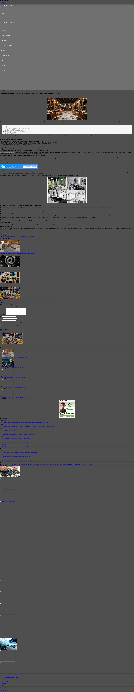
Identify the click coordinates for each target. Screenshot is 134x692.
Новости (4, 50)
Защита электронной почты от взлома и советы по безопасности (16, 269)
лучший (8, 233)
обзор (45, 464)
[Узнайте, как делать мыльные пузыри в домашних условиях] (7, 661)
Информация (6, 55)
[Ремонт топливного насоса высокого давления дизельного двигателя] (8, 488)
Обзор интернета (7, 80)
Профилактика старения (11, 132)
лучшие (39, 464)
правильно (66, 464)
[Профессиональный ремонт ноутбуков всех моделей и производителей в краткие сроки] (10, 477)
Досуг (5, 75)
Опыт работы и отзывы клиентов (12, 129)
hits (0, 464)
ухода (14, 233)
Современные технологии (11, 133)
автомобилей (7, 464)
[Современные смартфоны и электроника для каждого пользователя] (10, 282)
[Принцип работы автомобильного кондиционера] (8, 649)
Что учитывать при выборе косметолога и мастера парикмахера (16, 128)
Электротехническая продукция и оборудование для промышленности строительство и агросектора (25, 300)
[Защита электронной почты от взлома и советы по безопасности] (10, 267)
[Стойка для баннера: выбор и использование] (8, 672)
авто (2, 464)
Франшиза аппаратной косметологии (7, 152)
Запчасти (4, 40)
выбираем (23, 464)
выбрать (1, 233)
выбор (26, 464)
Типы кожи (8, 126)
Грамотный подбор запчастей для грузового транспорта (13, 367)
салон (11, 233)
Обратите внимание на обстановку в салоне (15, 130)
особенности (60, 464)
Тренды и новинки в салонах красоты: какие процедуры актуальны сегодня (18, 131)
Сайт (1, 320)
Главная (1, 90)
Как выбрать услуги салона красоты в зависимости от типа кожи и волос (18, 125)
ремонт (81, 464)
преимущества (72, 464)
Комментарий (3, 314)
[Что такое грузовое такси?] (7, 590)
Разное (4, 65)
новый (42, 464)
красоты (5, 233)
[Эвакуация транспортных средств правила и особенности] (8, 500)
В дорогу (6, 70)
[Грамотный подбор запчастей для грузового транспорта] (8, 366)
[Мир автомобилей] (8, 7)
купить (36, 464)
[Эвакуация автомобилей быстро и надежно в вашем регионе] (8, 396)
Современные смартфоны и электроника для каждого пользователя (17, 284)
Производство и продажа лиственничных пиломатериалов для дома (17, 253)
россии (84, 464)
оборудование (48, 464)
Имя (1, 316)
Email (1, 318)
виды (18, 464)
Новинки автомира (6, 35)
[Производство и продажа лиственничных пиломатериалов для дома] (10, 251)
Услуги (3, 60)
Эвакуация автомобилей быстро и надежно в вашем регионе (14, 397)
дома (34, 464)
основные (54, 464)
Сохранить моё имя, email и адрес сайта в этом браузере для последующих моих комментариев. (20, 322)
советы (86, 464)
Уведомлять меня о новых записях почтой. (9, 325)
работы (78, 464)
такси (89, 464)
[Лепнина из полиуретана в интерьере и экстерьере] (9, 614)
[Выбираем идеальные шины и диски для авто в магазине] (10, 637)
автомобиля (14, 464)
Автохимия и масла (8, 45)
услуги (91, 464)
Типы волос (8, 127)
